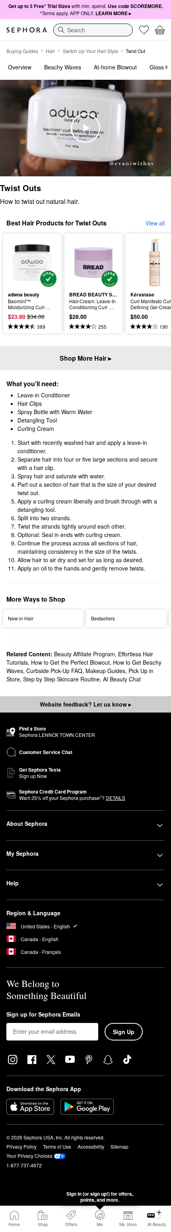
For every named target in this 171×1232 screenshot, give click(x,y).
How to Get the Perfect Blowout (70, 662)
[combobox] (93, 30)
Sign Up (123, 1032)
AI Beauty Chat (122, 679)
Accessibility (91, 1146)
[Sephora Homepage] (26, 30)
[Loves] (144, 30)
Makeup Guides (105, 671)
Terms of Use (57, 1146)
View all (155, 223)
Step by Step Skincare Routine (61, 679)
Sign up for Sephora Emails (43, 1014)
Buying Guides (22, 50)
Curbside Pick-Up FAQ (54, 671)
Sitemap (119, 1146)
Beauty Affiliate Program (84, 654)
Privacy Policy (21, 1146)
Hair (50, 50)
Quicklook (20, 262)
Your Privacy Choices (29, 1155)
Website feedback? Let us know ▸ (85, 704)
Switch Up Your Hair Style (90, 50)
